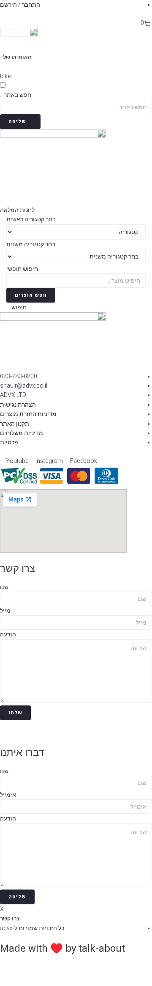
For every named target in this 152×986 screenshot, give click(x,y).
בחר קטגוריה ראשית (31, 219)
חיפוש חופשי (22, 268)
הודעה (8, 634)
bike (5, 76)
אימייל (8, 794)
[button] (19, 57)
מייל (5, 610)
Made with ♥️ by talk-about (62, 948)
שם (4, 587)
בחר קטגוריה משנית (30, 244)
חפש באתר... (15, 94)
